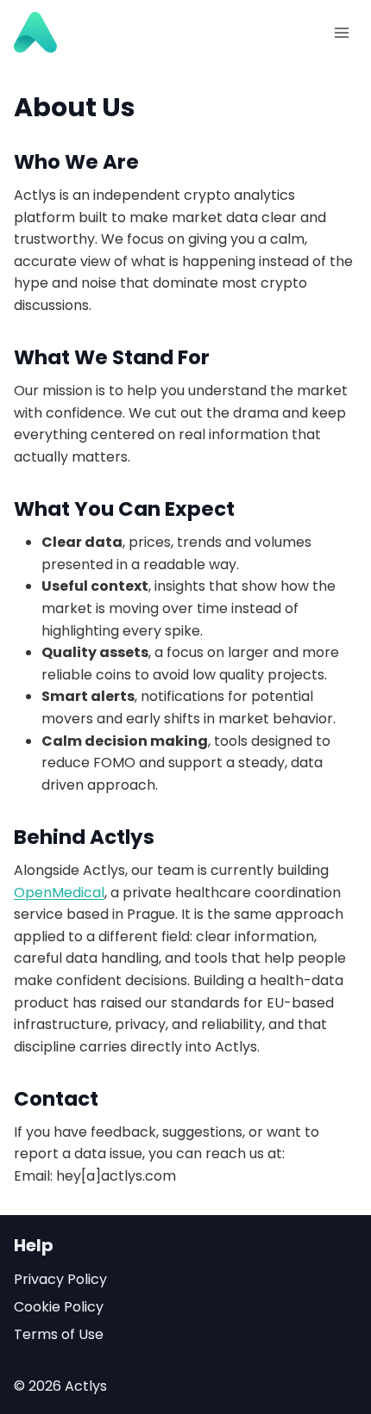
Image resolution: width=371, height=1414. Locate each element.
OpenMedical (59, 892)
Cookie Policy (59, 1307)
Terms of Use (59, 1334)
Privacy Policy (60, 1279)
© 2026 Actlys (60, 1386)
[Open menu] (341, 32)
